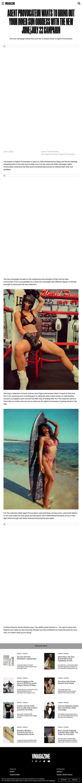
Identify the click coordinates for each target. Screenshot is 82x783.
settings (52, 780)
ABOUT (59, 772)
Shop (12, 772)
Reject (75, 780)
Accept (63, 780)
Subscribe (15, 775)
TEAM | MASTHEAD (64, 775)
